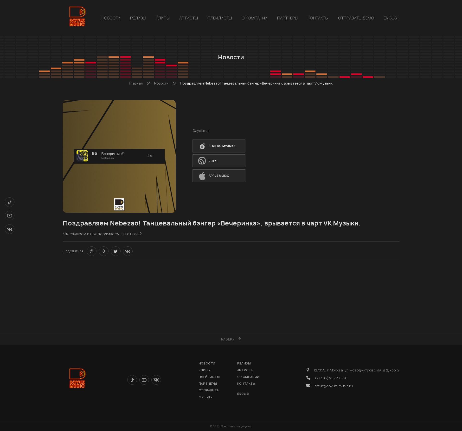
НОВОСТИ (111, 18)
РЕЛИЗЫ (138, 18)
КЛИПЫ (163, 18)
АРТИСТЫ (188, 18)
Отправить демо (356, 18)
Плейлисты (219, 18)
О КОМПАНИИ (255, 18)
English (391, 18)
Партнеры (287, 18)
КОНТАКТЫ (318, 18)
